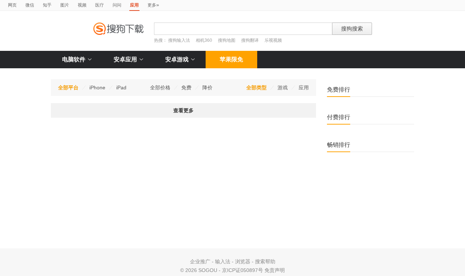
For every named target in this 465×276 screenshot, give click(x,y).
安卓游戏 (177, 59)
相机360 (204, 40)
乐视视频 (273, 40)
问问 (117, 5)
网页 (12, 5)
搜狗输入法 (179, 40)
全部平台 (68, 87)
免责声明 (274, 270)
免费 (186, 87)
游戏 (283, 87)
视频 (82, 5)
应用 (304, 87)
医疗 (99, 5)
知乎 (47, 5)
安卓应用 (125, 59)
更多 (153, 5)
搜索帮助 (265, 261)
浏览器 (242, 261)
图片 (64, 5)
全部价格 (160, 87)
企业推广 (200, 261)
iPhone (97, 87)
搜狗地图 (226, 40)
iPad (121, 87)
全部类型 (256, 87)
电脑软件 (73, 59)
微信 (29, 5)
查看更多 (183, 110)
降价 (207, 87)
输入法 (222, 261)
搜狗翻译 (250, 40)
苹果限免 (231, 59)
